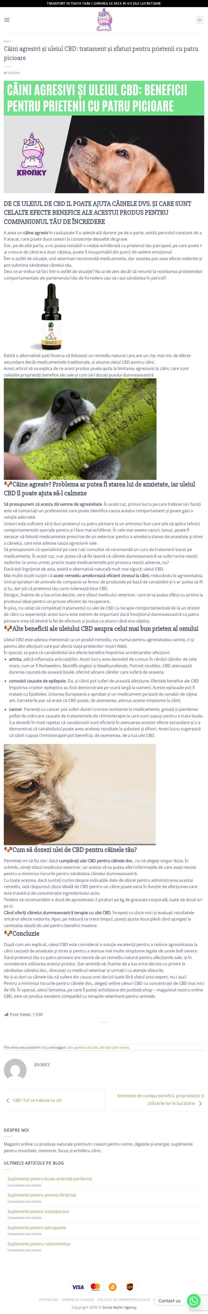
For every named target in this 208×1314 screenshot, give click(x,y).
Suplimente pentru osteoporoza (38, 1211)
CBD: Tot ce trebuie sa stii (37, 1100)
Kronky (14, 73)
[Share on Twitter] (99, 1031)
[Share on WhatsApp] (81, 1031)
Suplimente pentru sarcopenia (37, 1227)
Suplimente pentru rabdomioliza (39, 1244)
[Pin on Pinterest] (118, 1031)
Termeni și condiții (77, 1300)
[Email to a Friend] (109, 1031)
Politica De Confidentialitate (124, 1300)
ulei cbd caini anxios (114, 1047)
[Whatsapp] (194, 1301)
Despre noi (48, 1300)
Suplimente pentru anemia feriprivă (42, 1195)
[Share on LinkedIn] (127, 1031)
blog (7, 41)
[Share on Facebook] (90, 1031)
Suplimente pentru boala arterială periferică (50, 1178)
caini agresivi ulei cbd (82, 1047)
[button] (7, 19)
